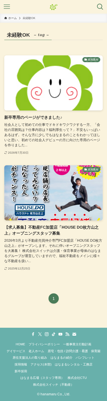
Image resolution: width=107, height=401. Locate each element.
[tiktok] (53, 334)
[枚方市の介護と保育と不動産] (54, 7)
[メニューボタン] (7, 7)
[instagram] (46, 334)
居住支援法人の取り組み (30, 357)
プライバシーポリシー (44, 344)
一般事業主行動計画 (77, 344)
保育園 (95, 351)
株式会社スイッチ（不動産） (53, 384)
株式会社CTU (77, 377)
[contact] (74, 334)
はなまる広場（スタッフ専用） (42, 377)
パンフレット (85, 357)
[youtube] (60, 334)
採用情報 (21, 364)
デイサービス (16, 351)
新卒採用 (21, 371)
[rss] (67, 334)
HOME (20, 344)
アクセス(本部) (41, 364)
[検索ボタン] (100, 7)
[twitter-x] (40, 334)
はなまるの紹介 (61, 357)
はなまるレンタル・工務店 (73, 364)
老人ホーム (36, 351)
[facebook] (33, 334)
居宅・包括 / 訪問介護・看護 (68, 351)
